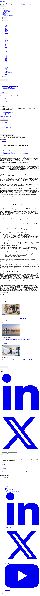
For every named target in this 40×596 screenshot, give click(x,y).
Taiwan (6, 68)
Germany (6, 37)
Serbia (6, 60)
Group (6, 39)
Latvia (6, 47)
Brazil (6, 25)
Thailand (6, 69)
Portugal (6, 56)
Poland (6, 55)
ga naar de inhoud (3, 1)
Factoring (6, 488)
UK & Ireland (7, 71)
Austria (6, 22)
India (5, 42)
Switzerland (6, 67)
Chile (5, 28)
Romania (6, 58)
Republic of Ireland (8, 57)
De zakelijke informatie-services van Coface (25, 196)
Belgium (6, 24)
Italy (5, 45)
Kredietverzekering (8, 484)
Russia (6, 59)
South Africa (7, 63)
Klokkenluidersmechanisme (7, 591)
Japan (5, 46)
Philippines (6, 54)
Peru (5, 53)
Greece (6, 38)
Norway (6, 52)
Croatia (6, 31)
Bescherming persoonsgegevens (7, 593)
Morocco (6, 50)
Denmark (6, 33)
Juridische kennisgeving (6, 592)
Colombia (6, 30)
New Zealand (7, 51)
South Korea (7, 64)
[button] (6, 10)
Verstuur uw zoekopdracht (15, 136)
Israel (5, 44)
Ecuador (6, 34)
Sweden (6, 66)
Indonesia (6, 43)
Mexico (6, 49)
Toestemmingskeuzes (5, 594)
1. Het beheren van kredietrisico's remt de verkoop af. (11, 149)
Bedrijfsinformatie (8, 485)
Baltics (6, 23)
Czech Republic (7, 32)
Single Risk (6, 486)
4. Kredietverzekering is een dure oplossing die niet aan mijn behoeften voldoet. (15, 153)
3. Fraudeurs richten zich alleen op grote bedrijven (10, 152)
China (6, 29)
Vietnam (6, 74)
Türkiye (6, 70)
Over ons (6, 490)
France (6, 36)
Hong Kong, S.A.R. (8, 40)
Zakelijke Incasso (7, 487)
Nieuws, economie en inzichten (10, 489)
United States (7, 73)
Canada (6, 27)
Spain (5, 65)
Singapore (6, 61)
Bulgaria (6, 26)
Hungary (6, 41)
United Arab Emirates (8, 72)
